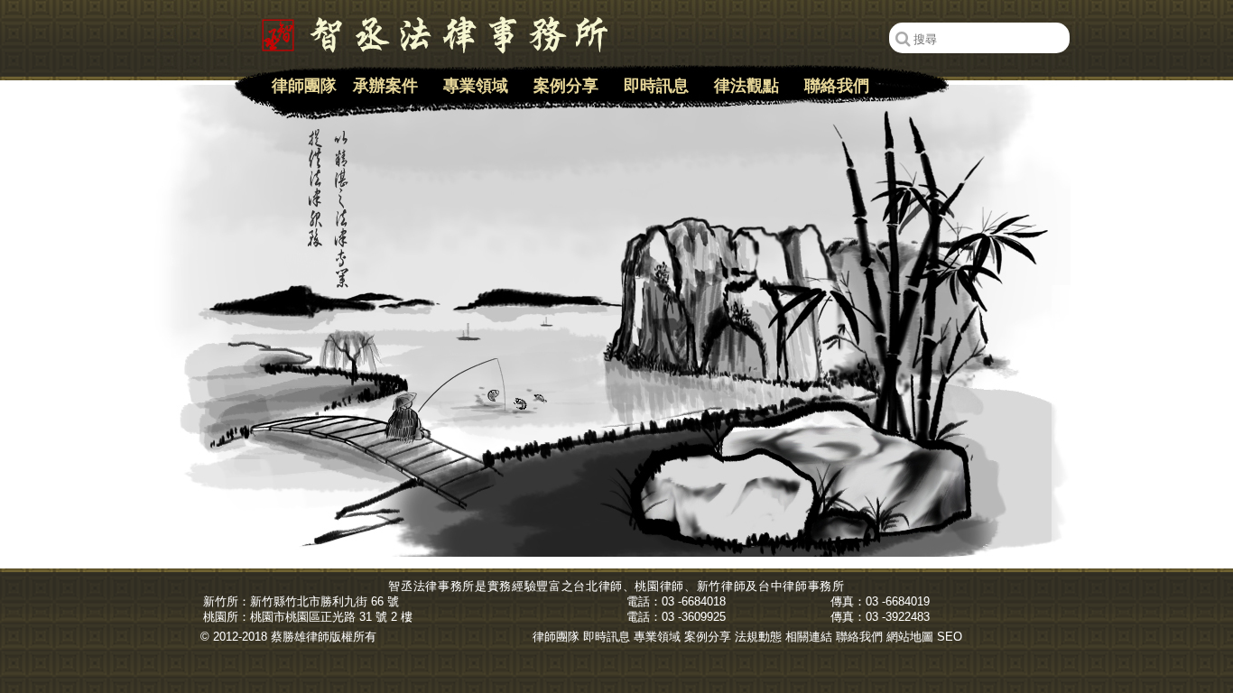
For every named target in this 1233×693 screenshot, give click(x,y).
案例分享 (565, 86)
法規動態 (758, 636)
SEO (949, 636)
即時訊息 (656, 86)
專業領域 (475, 86)
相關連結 (808, 636)
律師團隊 (304, 86)
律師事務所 (813, 586)
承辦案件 (385, 86)
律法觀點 (746, 86)
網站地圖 (909, 636)
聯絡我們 (836, 86)
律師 (610, 586)
